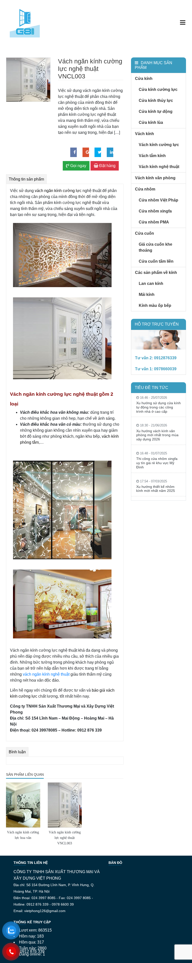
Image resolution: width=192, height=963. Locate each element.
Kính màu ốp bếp (155, 305)
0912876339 (165, 358)
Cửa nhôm (145, 189)
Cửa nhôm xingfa (155, 211)
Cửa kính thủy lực (156, 100)
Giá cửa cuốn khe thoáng (155, 247)
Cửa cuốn (144, 233)
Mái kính (146, 294)
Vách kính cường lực (159, 145)
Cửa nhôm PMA (154, 222)
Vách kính (144, 134)
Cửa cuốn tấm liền (156, 261)
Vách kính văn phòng (155, 178)
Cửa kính (143, 78)
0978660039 (165, 369)
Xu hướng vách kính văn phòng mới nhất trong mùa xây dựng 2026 (157, 435)
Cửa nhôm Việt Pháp (158, 200)
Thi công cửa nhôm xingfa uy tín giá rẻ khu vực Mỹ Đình (157, 463)
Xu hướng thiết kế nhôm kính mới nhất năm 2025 (155, 489)
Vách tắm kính (152, 156)
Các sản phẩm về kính (156, 272)
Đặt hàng (107, 166)
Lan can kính (151, 283)
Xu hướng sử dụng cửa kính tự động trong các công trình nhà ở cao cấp (158, 407)
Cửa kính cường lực (158, 89)
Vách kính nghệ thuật (159, 167)
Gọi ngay (77, 166)
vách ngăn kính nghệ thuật (46, 674)
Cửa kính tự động (155, 111)
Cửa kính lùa (151, 122)
